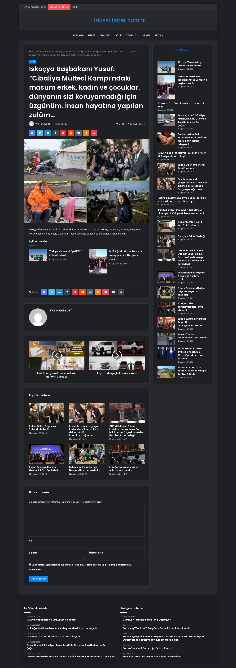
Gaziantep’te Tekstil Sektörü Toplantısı (190, 223)
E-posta (34, 552)
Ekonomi (105, 35)
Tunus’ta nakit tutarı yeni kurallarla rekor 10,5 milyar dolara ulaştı (181, 154)
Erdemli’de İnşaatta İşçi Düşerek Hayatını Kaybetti (84, 468)
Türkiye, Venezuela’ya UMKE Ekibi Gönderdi (190, 64)
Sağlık (118, 35)
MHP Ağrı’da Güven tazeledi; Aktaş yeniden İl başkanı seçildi (125, 255)
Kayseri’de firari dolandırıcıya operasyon (192, 336)
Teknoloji (132, 35)
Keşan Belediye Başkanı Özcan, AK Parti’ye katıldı (44, 468)
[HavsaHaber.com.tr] (118, 20)
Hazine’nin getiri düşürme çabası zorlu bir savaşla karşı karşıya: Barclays (181, 199)
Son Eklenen (182, 50)
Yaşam (146, 35)
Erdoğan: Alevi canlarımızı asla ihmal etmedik (124, 468)
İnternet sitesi (96, 552)
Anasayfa (78, 35)
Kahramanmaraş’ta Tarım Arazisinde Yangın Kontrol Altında (192, 371)
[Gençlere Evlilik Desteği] (166, 241)
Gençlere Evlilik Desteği (191, 236)
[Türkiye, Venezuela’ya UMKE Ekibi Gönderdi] (38, 255)
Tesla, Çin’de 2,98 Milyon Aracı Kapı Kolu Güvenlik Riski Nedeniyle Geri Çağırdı (192, 120)
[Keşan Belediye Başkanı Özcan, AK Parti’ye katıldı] (46, 454)
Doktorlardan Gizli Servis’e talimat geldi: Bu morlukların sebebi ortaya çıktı (192, 139)
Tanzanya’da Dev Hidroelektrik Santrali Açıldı (94, 6)
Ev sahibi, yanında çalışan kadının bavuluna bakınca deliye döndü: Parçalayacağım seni (84, 431)
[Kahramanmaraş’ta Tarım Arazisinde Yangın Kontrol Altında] (166, 372)
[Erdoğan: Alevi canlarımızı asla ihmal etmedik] (127, 454)
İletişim (158, 35)
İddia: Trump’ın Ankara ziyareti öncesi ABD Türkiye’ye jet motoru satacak (191, 353)
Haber (91, 35)
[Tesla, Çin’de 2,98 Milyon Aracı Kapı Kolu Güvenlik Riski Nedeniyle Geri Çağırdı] (166, 120)
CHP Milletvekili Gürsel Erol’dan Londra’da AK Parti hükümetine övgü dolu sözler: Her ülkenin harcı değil (126, 431)
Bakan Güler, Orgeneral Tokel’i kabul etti (43, 428)
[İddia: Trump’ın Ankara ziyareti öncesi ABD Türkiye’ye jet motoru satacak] (166, 353)
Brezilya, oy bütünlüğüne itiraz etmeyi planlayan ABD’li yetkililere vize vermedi (180, 211)
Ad (31, 540)
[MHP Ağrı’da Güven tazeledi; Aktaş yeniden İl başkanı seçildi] (98, 261)
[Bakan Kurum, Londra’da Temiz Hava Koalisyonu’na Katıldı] (166, 323)
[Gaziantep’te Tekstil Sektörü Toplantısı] (166, 226)
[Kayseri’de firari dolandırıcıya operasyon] (166, 339)
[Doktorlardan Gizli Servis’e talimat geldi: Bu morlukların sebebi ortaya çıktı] (166, 138)
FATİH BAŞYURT (42, 124)
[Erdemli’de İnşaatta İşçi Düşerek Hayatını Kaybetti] (87, 454)
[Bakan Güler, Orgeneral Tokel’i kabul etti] (46, 413)
